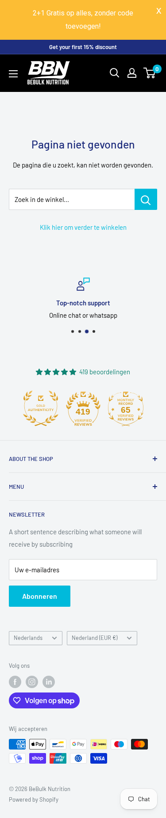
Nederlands (28, 637)
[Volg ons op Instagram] (32, 682)
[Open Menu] (13, 73)
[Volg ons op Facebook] (15, 682)
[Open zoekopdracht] (115, 73)
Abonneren (39, 596)
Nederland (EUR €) (94, 637)
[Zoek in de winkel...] (146, 199)
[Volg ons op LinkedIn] (48, 682)
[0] (149, 73)
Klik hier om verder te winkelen (83, 227)
